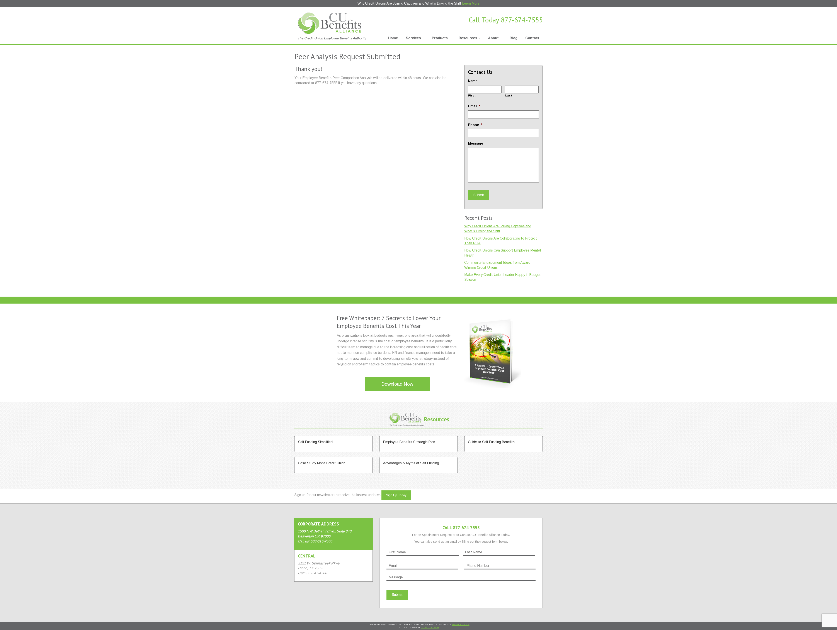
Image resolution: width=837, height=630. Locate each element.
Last (508, 95)
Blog (513, 38)
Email (474, 106)
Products (440, 38)
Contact (532, 38)
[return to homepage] (333, 26)
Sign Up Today (396, 495)
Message (475, 143)
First (472, 95)
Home (393, 38)
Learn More (471, 3)
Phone (475, 125)
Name (473, 81)
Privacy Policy (461, 624)
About (494, 38)
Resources (468, 38)
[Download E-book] (492, 351)
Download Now (397, 384)
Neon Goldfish (430, 627)
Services (414, 38)
